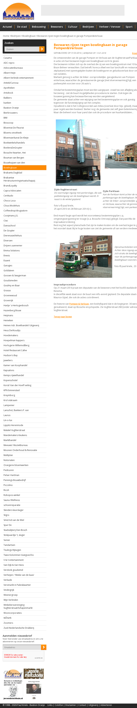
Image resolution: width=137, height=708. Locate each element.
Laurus (7, 415)
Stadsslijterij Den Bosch (15, 530)
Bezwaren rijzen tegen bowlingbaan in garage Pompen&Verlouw (69, 35)
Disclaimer (70, 705)
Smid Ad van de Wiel (14, 520)
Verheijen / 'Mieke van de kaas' (19, 574)
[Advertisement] (83, 10)
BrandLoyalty (10, 185)
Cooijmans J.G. (11, 215)
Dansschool (10, 225)
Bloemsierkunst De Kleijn (16, 137)
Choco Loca (10, 200)
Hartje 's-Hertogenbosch (16, 305)
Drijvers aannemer (13, 245)
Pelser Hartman (11, 475)
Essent (7, 260)
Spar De (8, 525)
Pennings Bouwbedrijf (15, 480)
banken (7, 102)
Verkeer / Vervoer (109, 26)
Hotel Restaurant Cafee (15, 350)
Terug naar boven (63, 316)
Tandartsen (9, 545)
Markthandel (10, 440)
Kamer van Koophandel (15, 365)
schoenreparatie (12, 505)
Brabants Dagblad (13, 172)
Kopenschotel (10, 380)
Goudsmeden (10, 280)
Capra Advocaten (12, 190)
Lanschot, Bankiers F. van (16, 410)
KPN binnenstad (12, 390)
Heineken (8, 320)
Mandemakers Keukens (15, 435)
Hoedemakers (11, 335)
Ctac (6, 220)
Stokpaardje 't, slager (14, 535)
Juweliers (8, 360)
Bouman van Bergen (14, 157)
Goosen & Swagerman (15, 275)
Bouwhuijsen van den (14, 162)
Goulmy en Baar (12, 285)
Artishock (8, 92)
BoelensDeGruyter (13, 147)
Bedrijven (88, 26)
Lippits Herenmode (13, 425)
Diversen (8, 240)
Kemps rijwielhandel (14, 375)
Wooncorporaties (13, 612)
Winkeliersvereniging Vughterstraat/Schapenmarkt (18, 606)
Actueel (7, 26)
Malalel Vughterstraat (14, 430)
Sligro (6, 515)
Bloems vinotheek (13, 132)
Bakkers (8, 97)
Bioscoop (8, 122)
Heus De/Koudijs (12, 330)
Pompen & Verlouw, (79, 303)
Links (49, 705)
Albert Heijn (10, 72)
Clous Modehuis (12, 205)
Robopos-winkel (12, 495)
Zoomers (8, 622)
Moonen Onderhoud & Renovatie (20, 450)
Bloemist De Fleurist (14, 127)
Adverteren (106, 705)
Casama (8, 57)
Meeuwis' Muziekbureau (16, 445)
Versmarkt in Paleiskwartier (17, 584)
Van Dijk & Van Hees (14, 564)
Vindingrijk (9, 589)
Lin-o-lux (8, 420)
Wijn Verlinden (11, 599)
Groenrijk (8, 300)
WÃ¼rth (7, 617)
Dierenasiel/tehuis (13, 235)
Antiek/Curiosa (11, 82)
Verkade (8, 579)
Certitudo (8, 195)
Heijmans (8, 315)
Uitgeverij (93, 705)
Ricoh (6, 490)
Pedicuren (9, 470)
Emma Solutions (12, 250)
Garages (8, 265)
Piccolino (8, 485)
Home (6, 35)
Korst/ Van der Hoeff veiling (17, 385)
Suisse (7, 540)
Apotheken (9, 87)
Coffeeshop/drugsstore (15, 210)
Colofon (59, 705)
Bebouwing (39, 26)
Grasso (7, 290)
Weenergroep (11, 594)
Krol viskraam (10, 400)
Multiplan (8, 455)
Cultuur (72, 26)
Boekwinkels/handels (14, 142)
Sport (129, 26)
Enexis (7, 255)
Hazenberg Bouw (12, 310)
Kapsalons (9, 370)
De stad (22, 26)
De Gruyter (9, 230)
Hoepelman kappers (14, 340)
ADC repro (9, 62)
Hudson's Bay (10, 355)
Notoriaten (9, 460)
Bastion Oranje (11, 107)
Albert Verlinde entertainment (19, 77)
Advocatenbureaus (13, 67)
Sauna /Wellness (12, 500)
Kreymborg (9, 395)
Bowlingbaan (29, 35)
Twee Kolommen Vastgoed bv (19, 554)
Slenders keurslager (14, 510)
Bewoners (57, 26)
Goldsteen (9, 270)
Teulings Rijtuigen (12, 549)
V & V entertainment (14, 559)
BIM (5, 117)
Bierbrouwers (10, 112)
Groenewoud (10, 295)
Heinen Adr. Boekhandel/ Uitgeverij (21, 325)
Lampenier (9, 405)
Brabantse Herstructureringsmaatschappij (19, 179)
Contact (82, 705)
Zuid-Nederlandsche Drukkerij (19, 627)
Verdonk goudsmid (13, 569)
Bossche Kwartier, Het (15, 152)
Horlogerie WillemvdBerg (16, 345)
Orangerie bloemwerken (16, 465)
